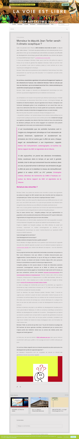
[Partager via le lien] (17, 386)
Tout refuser (66, 437)
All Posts (12, 29)
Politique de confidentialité (11, 437)
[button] (26, 24)
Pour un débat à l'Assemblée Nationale (38, 410)
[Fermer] (77, 437)
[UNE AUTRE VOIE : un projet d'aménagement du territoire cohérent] (59, 402)
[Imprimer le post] (20, 386)
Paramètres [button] (59, 437)
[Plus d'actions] (61, 37)
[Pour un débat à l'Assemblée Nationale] (39, 402)
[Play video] (39, 369)
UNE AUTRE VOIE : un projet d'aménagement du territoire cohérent (59, 410)
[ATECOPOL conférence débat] (19, 402)
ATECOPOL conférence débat (18, 410)
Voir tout (67, 395)
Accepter (73, 437)
